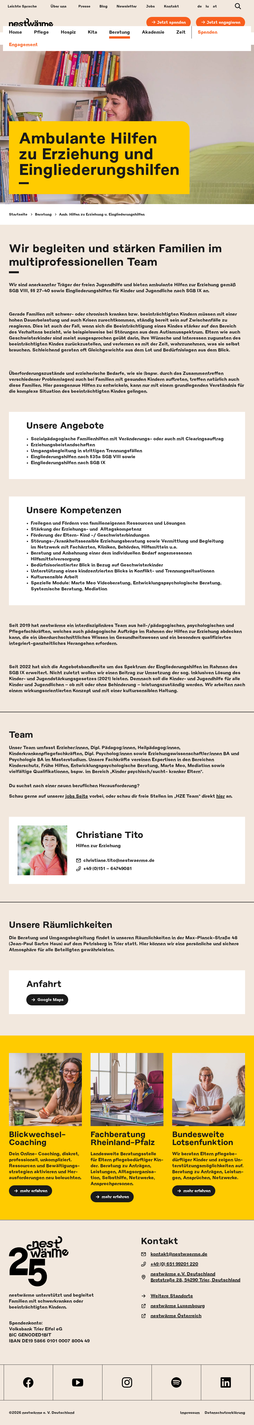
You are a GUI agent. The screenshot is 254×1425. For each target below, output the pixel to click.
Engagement (23, 45)
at (215, 6)
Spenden (207, 32)
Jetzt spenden (171, 22)
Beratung (119, 32)
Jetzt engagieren (223, 22)
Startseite (18, 214)
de (199, 6)
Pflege (41, 32)
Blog (103, 6)
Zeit (181, 32)
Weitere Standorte (172, 1296)
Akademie (153, 32)
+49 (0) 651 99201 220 (174, 1264)
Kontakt (171, 6)
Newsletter (127, 6)
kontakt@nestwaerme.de (179, 1254)
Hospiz (68, 32)
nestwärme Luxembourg (178, 1306)
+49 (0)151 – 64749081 (107, 869)
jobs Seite (76, 796)
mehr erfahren (33, 1191)
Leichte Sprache (22, 6)
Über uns (58, 6)
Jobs (150, 6)
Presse (84, 6)
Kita (92, 32)
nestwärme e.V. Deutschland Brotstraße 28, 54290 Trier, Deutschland (195, 1277)
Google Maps (50, 1000)
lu (207, 6)
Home (15, 32)
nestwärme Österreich (176, 1316)
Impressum (190, 1413)
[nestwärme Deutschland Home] (31, 22)
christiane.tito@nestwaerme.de (119, 860)
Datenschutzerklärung (225, 1413)
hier (220, 796)
